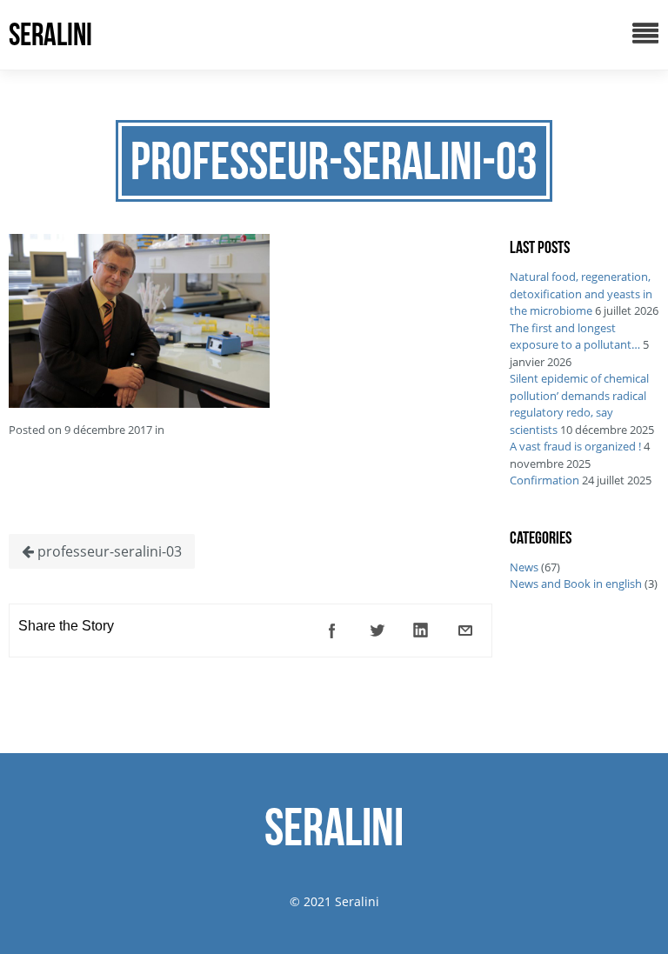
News (524, 567)
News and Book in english (576, 583)
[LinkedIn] (421, 630)
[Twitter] (376, 630)
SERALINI (50, 34)
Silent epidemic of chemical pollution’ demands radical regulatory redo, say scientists (579, 403)
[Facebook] (332, 630)
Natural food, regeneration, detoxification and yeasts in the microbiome (581, 293)
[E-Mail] (465, 630)
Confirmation (544, 480)
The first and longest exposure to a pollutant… (575, 336)
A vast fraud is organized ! (575, 446)
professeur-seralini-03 (108, 551)
